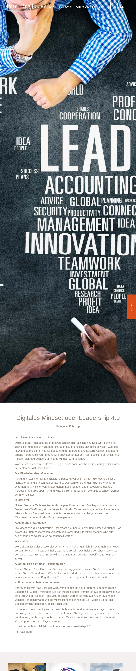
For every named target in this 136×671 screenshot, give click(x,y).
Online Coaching (86, 6)
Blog (101, 6)
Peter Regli (45, 6)
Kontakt (119, 6)
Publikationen (65, 6)
